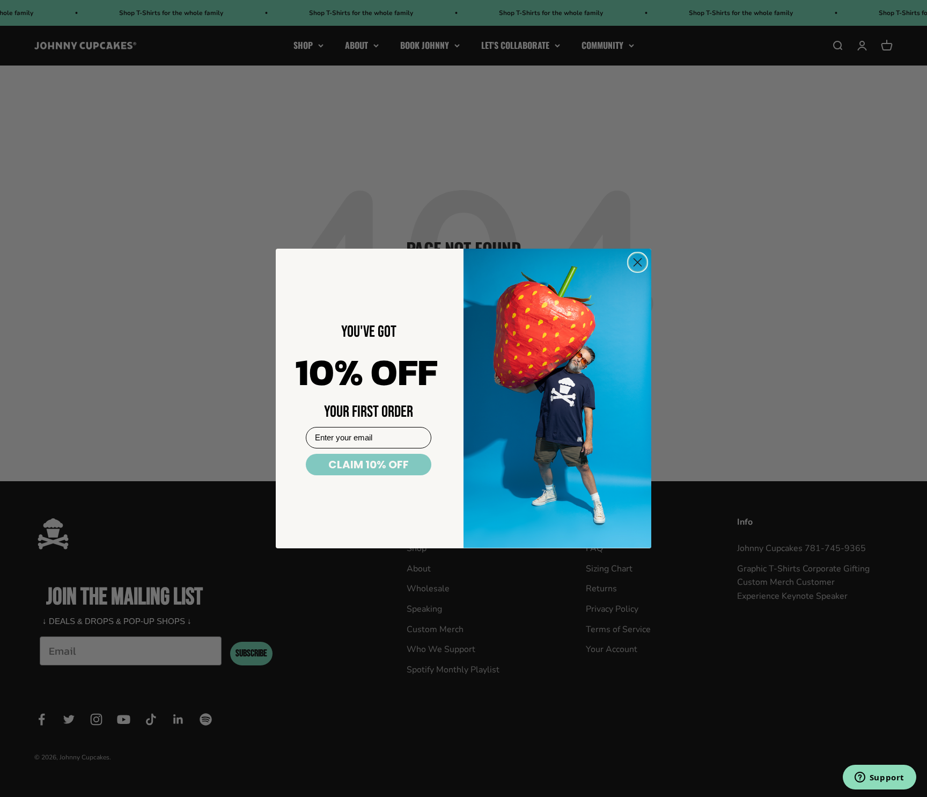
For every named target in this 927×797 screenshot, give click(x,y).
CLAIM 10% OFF (368, 464)
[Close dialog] (637, 262)
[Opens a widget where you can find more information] (879, 778)
